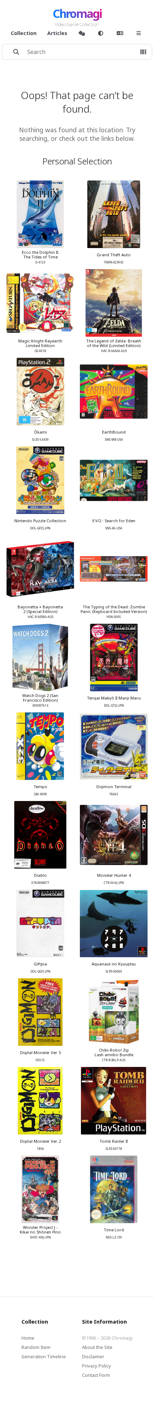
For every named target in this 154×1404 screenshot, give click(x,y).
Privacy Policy (96, 1366)
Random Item (35, 1347)
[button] (143, 52)
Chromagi (77, 13)
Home (27, 1338)
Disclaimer (93, 1356)
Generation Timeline (43, 1356)
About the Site (97, 1347)
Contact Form (96, 1375)
